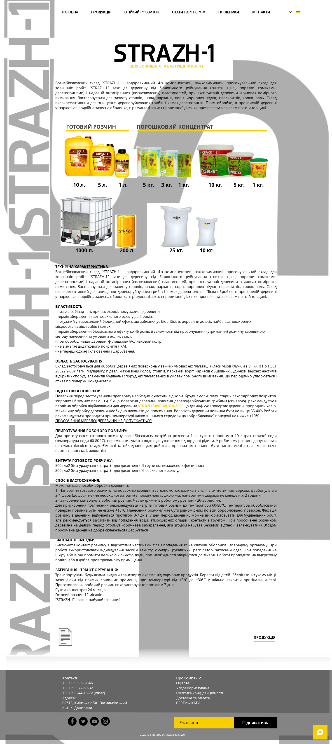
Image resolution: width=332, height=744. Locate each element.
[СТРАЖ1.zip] (65, 637)
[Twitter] (83, 721)
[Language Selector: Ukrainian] (294, 12)
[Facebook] (72, 721)
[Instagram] (105, 721)
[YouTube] (94, 721)
